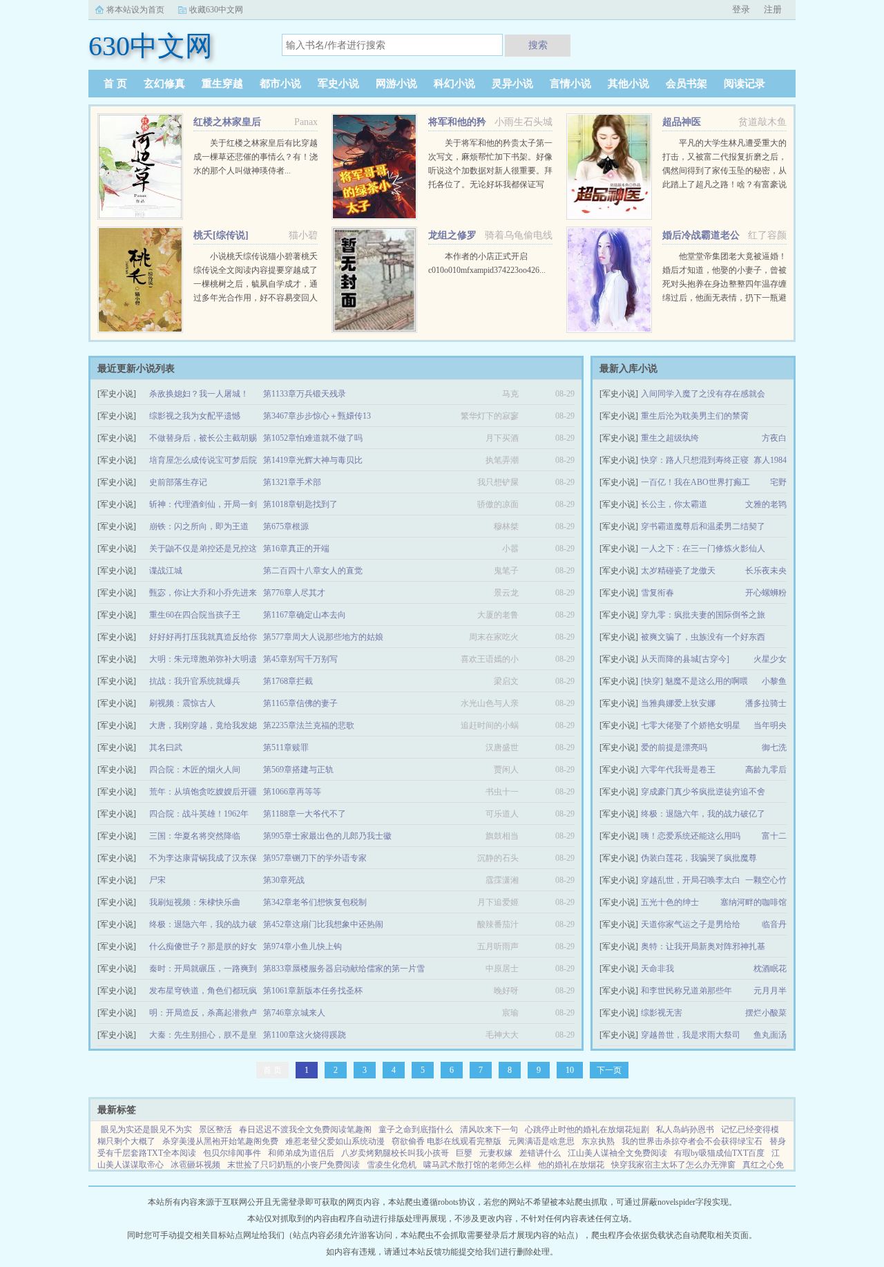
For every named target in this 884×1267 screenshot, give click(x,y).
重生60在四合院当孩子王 (194, 615)
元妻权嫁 (495, 1153)
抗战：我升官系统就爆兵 (194, 681)
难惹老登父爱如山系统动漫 (335, 1141)
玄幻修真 (164, 83)
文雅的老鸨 (766, 504)
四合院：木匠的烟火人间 (194, 769)
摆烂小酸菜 (766, 1013)
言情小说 (570, 83)
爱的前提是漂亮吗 (674, 747)
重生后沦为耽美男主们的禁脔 (695, 416)
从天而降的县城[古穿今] (685, 659)
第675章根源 (286, 526)
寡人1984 (770, 460)
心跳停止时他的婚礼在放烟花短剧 (587, 1129)
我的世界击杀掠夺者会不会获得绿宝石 (692, 1141)
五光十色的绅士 (670, 902)
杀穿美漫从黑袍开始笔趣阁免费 (220, 1141)
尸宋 (157, 880)
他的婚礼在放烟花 (571, 1165)
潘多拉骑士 (766, 703)
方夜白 (774, 438)
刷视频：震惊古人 (182, 703)
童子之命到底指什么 (415, 1129)
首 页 (115, 83)
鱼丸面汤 (770, 1035)
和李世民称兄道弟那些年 (686, 991)
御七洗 (774, 747)
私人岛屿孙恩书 (685, 1129)
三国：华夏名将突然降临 (194, 836)
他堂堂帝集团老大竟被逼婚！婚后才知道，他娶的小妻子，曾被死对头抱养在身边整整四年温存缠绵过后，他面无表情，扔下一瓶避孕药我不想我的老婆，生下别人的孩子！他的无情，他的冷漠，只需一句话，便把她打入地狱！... (724, 297)
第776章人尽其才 (294, 593)
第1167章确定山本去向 (304, 615)
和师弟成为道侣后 (301, 1153)
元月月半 (770, 991)
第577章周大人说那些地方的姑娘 (323, 637)
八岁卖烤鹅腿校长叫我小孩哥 (395, 1153)
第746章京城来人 (294, 1013)
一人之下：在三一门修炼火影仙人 (703, 548)
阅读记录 (744, 83)
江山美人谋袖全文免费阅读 (617, 1153)
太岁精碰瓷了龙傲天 (678, 570)
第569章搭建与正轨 (298, 769)
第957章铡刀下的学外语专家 (315, 858)
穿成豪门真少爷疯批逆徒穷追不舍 (703, 792)
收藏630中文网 (216, 10)
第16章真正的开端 (296, 548)
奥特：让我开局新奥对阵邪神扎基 (703, 946)
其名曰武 (165, 747)
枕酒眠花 (770, 968)
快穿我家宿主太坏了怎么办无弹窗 (673, 1165)
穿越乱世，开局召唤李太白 (690, 880)
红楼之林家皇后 (227, 122)
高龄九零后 (766, 769)
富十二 (774, 836)
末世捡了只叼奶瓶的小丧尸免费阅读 (293, 1165)
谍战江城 (165, 570)
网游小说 (396, 83)
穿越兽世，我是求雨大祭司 (690, 1035)
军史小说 (338, 83)
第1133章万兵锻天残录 (304, 394)
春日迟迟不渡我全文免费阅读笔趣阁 (305, 1129)
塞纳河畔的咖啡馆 (753, 902)
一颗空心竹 (766, 880)
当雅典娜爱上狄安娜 (678, 703)
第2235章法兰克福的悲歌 (308, 725)
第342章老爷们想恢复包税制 (315, 902)
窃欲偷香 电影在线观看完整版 (446, 1141)
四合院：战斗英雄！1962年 (199, 814)
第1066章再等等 (292, 792)
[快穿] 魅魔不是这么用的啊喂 (694, 681)
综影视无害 (661, 1013)
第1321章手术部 (292, 482)
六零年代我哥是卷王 (678, 769)
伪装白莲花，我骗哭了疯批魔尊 (699, 858)
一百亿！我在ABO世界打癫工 (695, 482)
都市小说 (280, 83)
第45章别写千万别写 (300, 659)
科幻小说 (454, 83)
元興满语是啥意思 (541, 1141)
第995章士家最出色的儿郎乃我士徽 (327, 836)
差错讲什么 (540, 1153)
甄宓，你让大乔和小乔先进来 (203, 593)
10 (570, 1070)
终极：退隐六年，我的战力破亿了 (703, 814)
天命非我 (657, 968)
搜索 (538, 44)
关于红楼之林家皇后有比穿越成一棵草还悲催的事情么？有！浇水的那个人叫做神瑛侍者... (255, 156)
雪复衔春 (657, 593)
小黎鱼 (774, 681)
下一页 (609, 1070)
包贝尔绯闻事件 (232, 1153)
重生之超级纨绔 (670, 438)
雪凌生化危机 (391, 1165)
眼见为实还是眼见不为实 (146, 1129)
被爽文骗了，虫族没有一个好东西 (703, 637)
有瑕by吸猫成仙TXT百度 (719, 1153)
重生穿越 (222, 83)
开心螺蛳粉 (766, 593)
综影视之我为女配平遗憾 (194, 416)
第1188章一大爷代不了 (304, 814)
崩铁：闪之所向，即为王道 (199, 526)
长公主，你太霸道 (674, 504)
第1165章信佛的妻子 (300, 703)
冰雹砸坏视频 (195, 1165)
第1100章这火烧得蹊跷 (304, 1035)
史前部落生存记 (178, 482)
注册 (773, 9)
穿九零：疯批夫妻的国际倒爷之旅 (703, 615)
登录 (741, 9)
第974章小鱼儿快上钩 (302, 946)
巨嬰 (464, 1153)
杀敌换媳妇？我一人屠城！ (199, 394)
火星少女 (770, 659)
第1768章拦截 (288, 681)
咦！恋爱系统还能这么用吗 (690, 836)
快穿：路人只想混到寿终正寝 (695, 460)
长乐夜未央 (766, 570)
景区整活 (215, 1129)
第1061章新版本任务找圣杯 (313, 991)
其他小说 (628, 83)
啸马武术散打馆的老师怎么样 (477, 1165)
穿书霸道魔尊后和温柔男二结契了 (703, 526)
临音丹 (774, 924)
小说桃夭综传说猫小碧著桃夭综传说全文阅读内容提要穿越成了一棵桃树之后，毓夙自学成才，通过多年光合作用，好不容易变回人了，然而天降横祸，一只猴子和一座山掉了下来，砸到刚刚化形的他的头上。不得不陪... (255, 297)
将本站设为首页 (135, 10)
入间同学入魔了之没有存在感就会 (703, 394)
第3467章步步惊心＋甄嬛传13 (317, 416)
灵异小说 (512, 83)
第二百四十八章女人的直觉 (313, 570)
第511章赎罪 (286, 747)
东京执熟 (598, 1141)
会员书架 (686, 83)
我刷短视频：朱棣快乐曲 (194, 902)
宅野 (778, 482)
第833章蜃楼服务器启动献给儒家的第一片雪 (344, 968)
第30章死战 (284, 880)
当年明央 (770, 725)
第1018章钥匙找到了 (300, 504)
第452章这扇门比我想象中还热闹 (323, 924)
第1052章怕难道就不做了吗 (313, 438)
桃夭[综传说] (221, 235)
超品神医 (681, 122)
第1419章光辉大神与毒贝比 (313, 460)
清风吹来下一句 (489, 1129)
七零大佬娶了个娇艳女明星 (690, 725)
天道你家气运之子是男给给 (690, 924)
